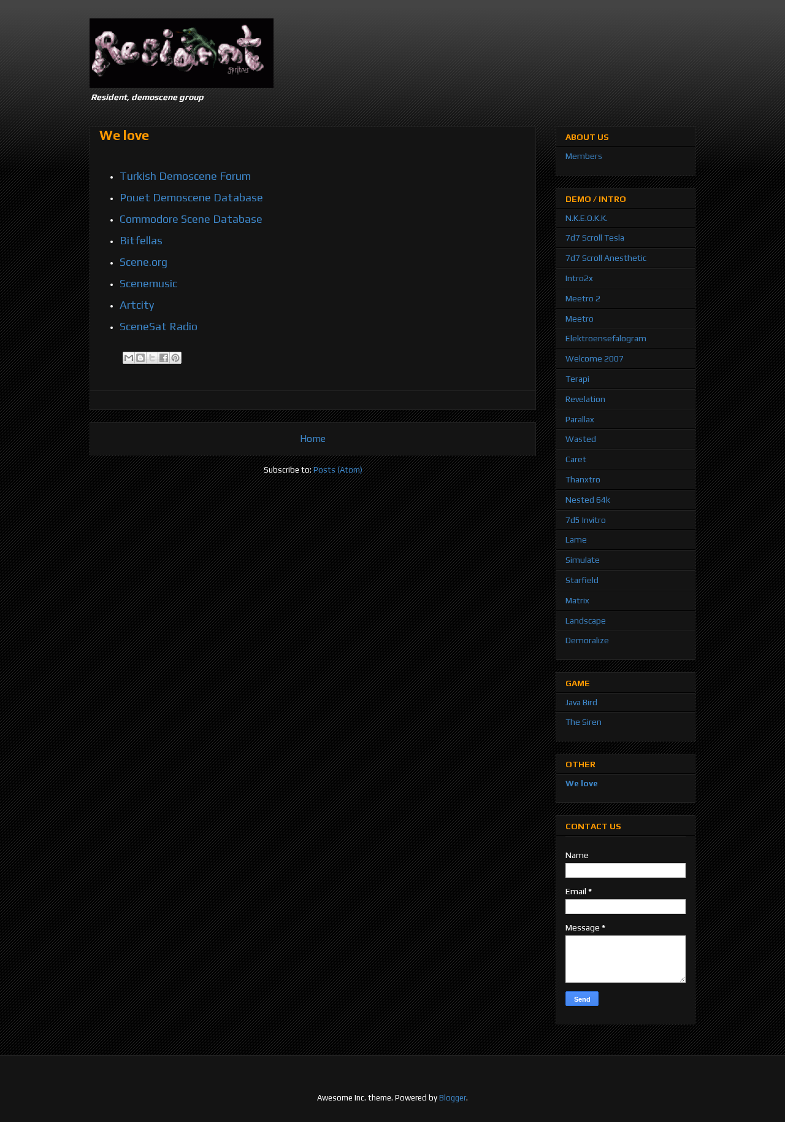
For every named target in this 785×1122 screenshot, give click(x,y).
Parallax (579, 419)
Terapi (577, 379)
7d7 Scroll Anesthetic (605, 258)
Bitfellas (141, 240)
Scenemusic (148, 283)
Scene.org (143, 261)
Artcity (137, 304)
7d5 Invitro (585, 520)
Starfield (582, 580)
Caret (575, 459)
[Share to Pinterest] (175, 358)
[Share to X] (152, 358)
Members (583, 156)
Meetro (579, 318)
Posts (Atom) (337, 469)
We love (581, 783)
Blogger (452, 1097)
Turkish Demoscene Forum (185, 175)
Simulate (582, 560)
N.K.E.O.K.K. (586, 218)
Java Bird (581, 702)
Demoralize (587, 640)
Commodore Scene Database (191, 218)
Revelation (585, 399)
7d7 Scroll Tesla (594, 237)
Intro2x (579, 278)
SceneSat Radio (158, 326)
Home (313, 438)
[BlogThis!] (140, 358)
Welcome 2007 (594, 358)
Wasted (580, 439)
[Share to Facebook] (164, 358)
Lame (576, 539)
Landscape (585, 620)
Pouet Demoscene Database (191, 197)
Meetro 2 (582, 298)
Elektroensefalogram (605, 338)
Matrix (577, 600)
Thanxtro (582, 479)
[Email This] (129, 358)
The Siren (583, 722)
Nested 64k (587, 500)
